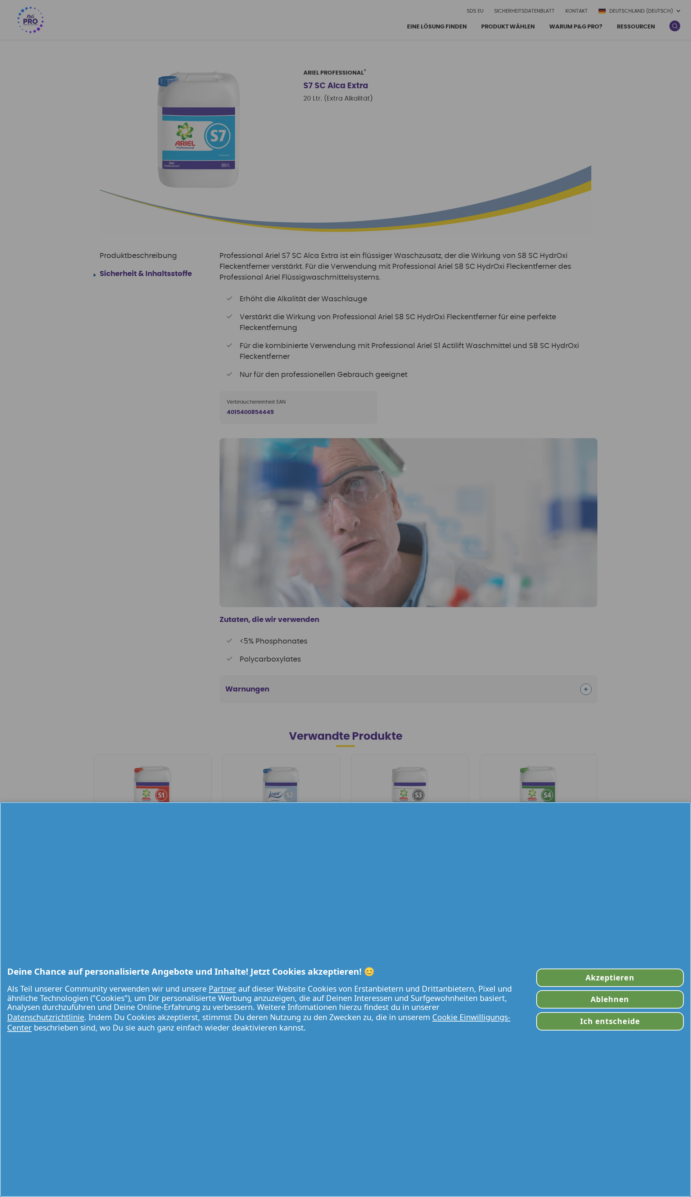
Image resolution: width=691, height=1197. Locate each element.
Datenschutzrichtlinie (45, 1017)
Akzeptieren (610, 978)
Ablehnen (610, 999)
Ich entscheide (610, 1021)
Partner (222, 988)
